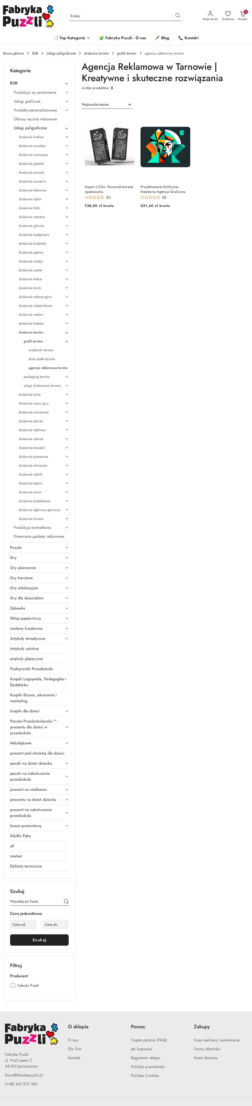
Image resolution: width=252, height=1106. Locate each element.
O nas (73, 1040)
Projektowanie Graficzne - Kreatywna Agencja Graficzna (163, 189)
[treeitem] (39, 83)
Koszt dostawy (206, 1058)
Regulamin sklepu (145, 1058)
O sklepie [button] (78, 1026)
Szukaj (39, 940)
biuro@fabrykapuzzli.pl (24, 1075)
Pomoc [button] (138, 1026)
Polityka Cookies (145, 1075)
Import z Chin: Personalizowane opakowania (109, 189)
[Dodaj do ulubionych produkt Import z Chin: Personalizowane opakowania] (129, 119)
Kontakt (74, 1058)
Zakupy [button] (202, 1026)
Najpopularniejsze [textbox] (95, 104)
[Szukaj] (66, 902)
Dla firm (74, 1049)
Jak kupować (141, 1049)
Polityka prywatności (148, 1066)
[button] (71, 38)
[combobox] (107, 104)
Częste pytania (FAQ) (149, 1040)
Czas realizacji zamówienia (216, 1040)
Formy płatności (207, 1049)
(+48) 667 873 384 (21, 1084)
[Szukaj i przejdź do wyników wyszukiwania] (177, 16)
